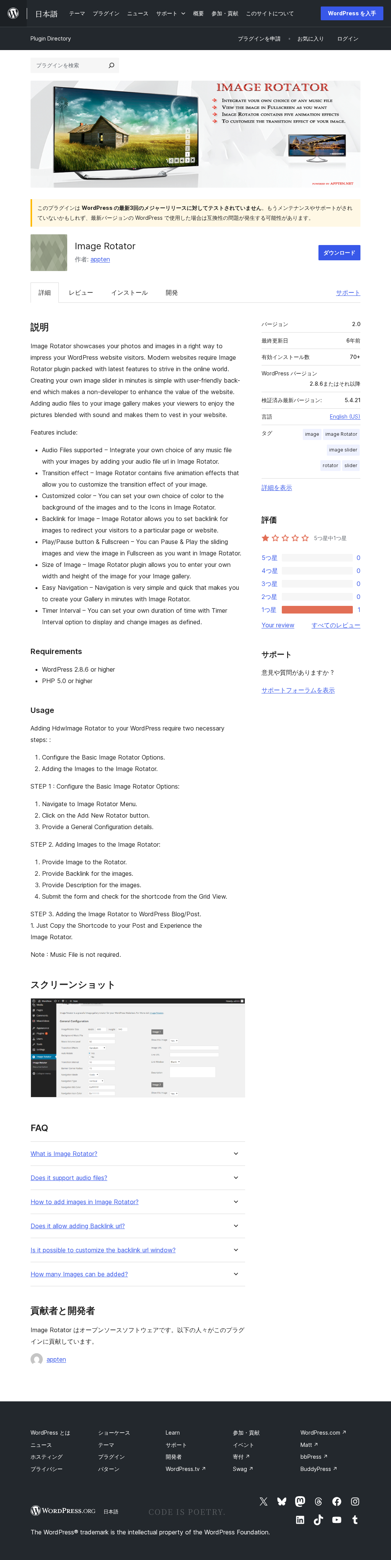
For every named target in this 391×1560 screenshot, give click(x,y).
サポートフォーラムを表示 (298, 690)
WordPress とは (50, 1432)
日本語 (110, 1511)
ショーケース (114, 1432)
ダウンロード (339, 252)
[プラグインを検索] (111, 65)
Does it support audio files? (69, 1178)
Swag (243, 1469)
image (312, 434)
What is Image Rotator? (64, 1153)
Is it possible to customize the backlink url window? (103, 1250)
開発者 (174, 1456)
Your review (278, 625)
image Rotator (341, 434)
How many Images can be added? (79, 1274)
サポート (348, 292)
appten (100, 259)
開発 (172, 292)
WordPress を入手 (352, 13)
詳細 (45, 292)
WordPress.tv (186, 1469)
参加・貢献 (246, 1432)
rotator (330, 465)
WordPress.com (324, 1432)
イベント (243, 1444)
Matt (309, 1444)
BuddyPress (319, 1469)
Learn (173, 1432)
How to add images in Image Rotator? (85, 1202)
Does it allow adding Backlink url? (78, 1226)
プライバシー (47, 1469)
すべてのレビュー (336, 625)
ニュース (41, 1444)
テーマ (106, 1444)
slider (350, 465)
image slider (343, 450)
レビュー (81, 292)
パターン (109, 1469)
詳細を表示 (277, 487)
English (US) (345, 416)
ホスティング (47, 1456)
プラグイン (111, 1456)
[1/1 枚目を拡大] (235, 1008)
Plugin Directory (51, 38)
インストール (129, 292)
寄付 (241, 1456)
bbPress (314, 1456)
